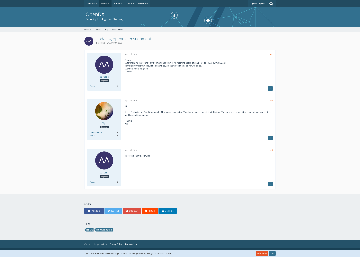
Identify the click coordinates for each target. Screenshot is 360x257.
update (89, 230)
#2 (271, 100)
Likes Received (96, 132)
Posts (92, 86)
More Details (262, 253)
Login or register (257, 3)
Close (272, 253)
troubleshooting (104, 230)
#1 (271, 54)
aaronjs (101, 42)
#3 (271, 150)
